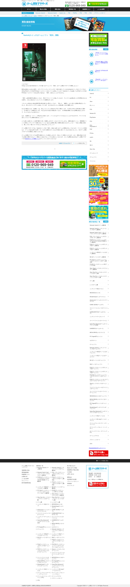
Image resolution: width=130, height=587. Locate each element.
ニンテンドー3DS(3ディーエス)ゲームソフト (98, 352)
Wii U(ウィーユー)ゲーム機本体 (98, 257)
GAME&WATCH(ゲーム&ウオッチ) (98, 312)
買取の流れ (58, 9)
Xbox (91, 101)
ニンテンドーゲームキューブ (97, 316)
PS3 (86, 13)
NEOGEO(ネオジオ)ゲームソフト (98, 396)
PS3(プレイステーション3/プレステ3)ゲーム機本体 (98, 249)
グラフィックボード (99, 13)
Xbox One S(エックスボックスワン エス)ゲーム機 (98, 273)
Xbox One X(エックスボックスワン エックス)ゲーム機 (98, 277)
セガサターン (93, 340)
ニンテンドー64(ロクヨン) (96, 288)
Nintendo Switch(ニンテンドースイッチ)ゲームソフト (98, 348)
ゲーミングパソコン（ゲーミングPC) (98, 432)
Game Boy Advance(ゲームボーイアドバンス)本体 (98, 324)
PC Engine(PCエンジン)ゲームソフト (98, 404)
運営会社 (69, 477)
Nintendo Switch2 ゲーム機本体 (98, 225)
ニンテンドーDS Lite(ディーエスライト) (98, 420)
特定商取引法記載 (71, 479)
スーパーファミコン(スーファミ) (98, 320)
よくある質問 (101, 9)
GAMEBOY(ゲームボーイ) (96, 328)
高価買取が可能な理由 (73, 470)
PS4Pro (75, 13)
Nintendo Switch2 (40, 13)
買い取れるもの (71, 465)
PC (90, 97)
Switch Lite (62, 13)
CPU (91, 443)
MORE (106, 49)
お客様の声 (24, 476)
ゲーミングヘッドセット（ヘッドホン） (98, 428)
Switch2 (92, 93)
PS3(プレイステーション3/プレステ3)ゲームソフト (98, 368)
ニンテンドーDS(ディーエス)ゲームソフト (98, 356)
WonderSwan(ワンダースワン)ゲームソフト (98, 408)
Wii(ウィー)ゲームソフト (96, 364)
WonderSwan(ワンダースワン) (97, 296)
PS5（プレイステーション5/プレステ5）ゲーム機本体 (98, 237)
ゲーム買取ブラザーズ (27, 15)
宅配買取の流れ (26, 470)
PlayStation (93, 117)
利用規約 (69, 483)
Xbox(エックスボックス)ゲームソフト (98, 384)
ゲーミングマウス (94, 435)
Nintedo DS (93, 113)
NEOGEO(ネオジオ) (95, 292)
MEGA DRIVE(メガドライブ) (97, 332)
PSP (91, 129)
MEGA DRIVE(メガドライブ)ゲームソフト (98, 400)
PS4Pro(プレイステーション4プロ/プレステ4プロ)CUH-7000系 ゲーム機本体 (98, 241)
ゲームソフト (66, 143)
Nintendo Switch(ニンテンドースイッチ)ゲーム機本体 (98, 229)
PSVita (91, 133)
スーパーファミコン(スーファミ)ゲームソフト (98, 392)
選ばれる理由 (43, 9)
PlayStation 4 (93, 126)
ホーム (29, 9)
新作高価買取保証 (26, 482)
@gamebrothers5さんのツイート (97, 448)
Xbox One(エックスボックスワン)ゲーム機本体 (98, 269)
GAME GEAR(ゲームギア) (96, 304)
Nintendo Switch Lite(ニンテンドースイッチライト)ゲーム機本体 (98, 233)
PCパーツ (92, 105)
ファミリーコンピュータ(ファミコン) (98, 308)
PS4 (81, 13)
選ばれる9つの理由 (72, 468)
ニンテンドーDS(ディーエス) (97, 415)
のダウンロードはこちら (99, 484)
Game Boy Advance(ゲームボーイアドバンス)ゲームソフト (98, 412)
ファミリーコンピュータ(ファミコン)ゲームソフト (98, 388)
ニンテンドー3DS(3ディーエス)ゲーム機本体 (98, 253)
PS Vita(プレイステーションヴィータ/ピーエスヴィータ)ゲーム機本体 (98, 261)
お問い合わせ (70, 474)
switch (35, 15)
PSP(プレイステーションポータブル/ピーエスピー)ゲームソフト (98, 380)
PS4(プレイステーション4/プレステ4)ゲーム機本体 (98, 245)
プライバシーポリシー (73, 481)
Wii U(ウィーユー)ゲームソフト (98, 360)
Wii (90, 141)
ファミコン (93, 161)
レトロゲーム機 (94, 284)
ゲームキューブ (94, 153)
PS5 (69, 13)
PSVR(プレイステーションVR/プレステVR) (98, 265)
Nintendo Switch (52, 13)
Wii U (91, 145)
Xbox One (92, 149)
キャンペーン (25, 480)
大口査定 (69, 472)
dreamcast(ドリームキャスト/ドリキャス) (98, 301)
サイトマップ (70, 485)
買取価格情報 (25, 472)
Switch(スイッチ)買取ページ (32, 138)
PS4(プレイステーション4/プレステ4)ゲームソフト (98, 372)
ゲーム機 (92, 280)
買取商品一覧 (72, 9)
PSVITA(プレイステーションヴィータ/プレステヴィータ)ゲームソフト (98, 376)
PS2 (90, 13)
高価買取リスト (87, 9)
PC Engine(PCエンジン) (96, 336)
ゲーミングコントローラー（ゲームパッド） (98, 424)
